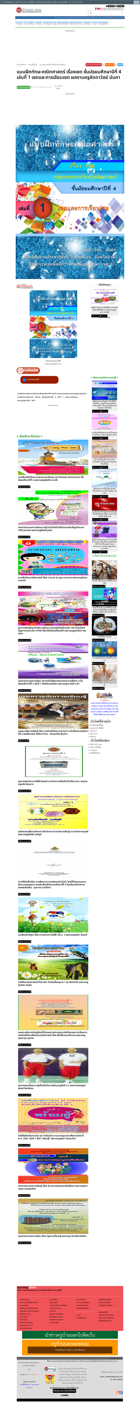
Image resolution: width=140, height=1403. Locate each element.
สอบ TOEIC (94, 734)
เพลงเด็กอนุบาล (95, 753)
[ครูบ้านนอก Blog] (39, 23)
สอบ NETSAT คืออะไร (97, 728)
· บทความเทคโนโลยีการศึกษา (28, 1302)
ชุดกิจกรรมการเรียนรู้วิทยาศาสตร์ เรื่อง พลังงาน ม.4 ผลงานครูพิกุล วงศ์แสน (104, 490)
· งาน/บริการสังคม (82, 1305)
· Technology (24, 1299)
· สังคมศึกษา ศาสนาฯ (56, 1317)
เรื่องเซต (37, 397)
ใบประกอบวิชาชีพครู (96, 725)
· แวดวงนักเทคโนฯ (25, 1328)
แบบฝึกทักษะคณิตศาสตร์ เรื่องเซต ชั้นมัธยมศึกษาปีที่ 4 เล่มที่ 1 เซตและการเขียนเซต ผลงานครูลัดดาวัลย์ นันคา (52, 394)
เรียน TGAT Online (96, 744)
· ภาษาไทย (52, 1311)
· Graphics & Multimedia (28, 1308)
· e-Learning (23, 1305)
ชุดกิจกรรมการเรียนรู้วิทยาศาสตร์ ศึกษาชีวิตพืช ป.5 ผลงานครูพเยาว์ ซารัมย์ (104, 309)
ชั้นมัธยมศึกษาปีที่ (47, 397)
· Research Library (26, 1322)
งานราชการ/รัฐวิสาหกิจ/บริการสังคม (52, 64)
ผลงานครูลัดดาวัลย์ (23, 400)
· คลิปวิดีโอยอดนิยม (82, 1308)
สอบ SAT (93, 737)
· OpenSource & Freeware (29, 1311)
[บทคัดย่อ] (87, 23)
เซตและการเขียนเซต (71, 397)
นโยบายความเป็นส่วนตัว (75, 2)
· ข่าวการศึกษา (80, 1299)
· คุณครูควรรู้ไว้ (103, 1312)
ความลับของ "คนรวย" (105, 636)
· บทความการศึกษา (104, 1302)
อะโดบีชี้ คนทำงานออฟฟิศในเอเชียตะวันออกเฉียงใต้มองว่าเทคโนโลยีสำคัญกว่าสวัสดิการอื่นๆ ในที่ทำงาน (104, 609)
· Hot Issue (23, 1319)
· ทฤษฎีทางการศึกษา (105, 1299)
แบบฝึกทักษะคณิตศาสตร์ (25, 397)
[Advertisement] (70, 45)
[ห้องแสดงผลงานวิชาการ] (75, 23)
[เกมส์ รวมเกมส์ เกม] (94, 23)
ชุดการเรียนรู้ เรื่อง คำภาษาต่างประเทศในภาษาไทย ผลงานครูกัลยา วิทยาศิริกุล (104, 461)
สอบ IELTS (93, 731)
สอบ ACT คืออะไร (95, 747)
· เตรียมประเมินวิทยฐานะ (106, 1315)
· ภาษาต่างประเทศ (55, 1308)
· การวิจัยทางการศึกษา (105, 1305)
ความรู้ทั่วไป (33, 64)
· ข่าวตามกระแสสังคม (83, 1302)
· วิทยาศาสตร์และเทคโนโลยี (58, 1305)
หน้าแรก (120, 64)
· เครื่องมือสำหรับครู (104, 1321)
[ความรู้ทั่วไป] (103, 23)
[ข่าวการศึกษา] (29, 23)
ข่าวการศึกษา (21, 64)
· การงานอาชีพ (54, 1322)
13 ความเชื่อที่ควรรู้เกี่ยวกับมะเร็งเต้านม (104, 684)
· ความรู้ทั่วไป (53, 1299)
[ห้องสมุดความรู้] (50, 23)
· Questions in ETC (26, 1325)
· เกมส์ (78, 1315)
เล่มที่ (59, 397)
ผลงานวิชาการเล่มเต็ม (94, 64)
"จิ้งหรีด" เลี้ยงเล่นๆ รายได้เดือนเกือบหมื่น (104, 582)
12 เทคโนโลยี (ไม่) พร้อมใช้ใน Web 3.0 (104, 659)
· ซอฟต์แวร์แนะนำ (25, 1314)
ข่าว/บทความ (109, 64)
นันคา (33, 400)
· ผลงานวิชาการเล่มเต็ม (106, 1318)
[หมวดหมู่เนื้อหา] (63, 23)
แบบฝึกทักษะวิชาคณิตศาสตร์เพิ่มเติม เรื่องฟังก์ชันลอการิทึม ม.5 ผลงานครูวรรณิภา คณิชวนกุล (104, 514)
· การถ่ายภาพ (23, 1317)
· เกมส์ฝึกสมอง (81, 1318)
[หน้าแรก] (19, 23)
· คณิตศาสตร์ (53, 1302)
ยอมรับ (136, 2)
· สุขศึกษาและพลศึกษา (56, 1314)
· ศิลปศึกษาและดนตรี (56, 1319)
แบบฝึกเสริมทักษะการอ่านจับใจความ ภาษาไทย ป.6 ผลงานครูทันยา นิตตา (104, 433)
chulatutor (93, 750)
